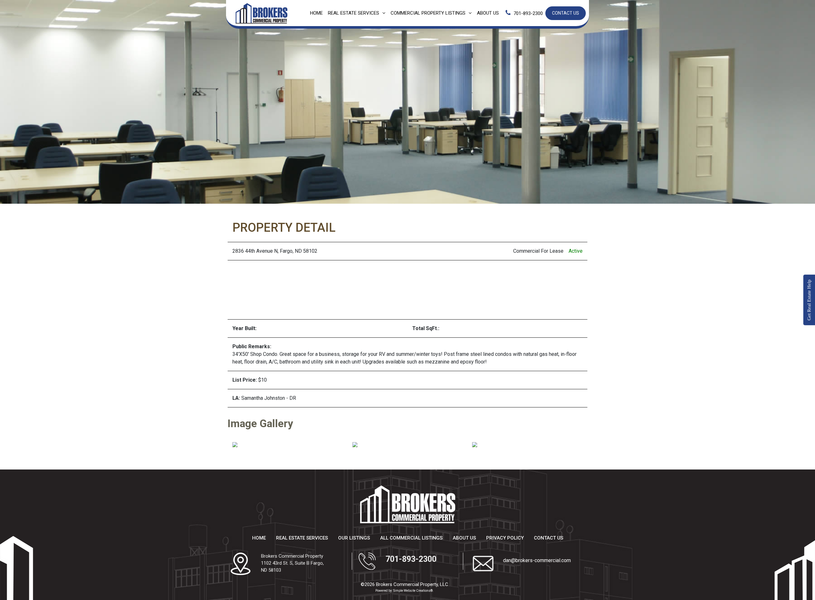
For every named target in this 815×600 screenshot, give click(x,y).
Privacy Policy (505, 538)
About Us (488, 13)
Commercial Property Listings (428, 13)
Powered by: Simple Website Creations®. (404, 590)
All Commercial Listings (411, 538)
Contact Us (565, 13)
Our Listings (354, 538)
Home (316, 13)
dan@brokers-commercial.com (537, 560)
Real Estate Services (353, 13)
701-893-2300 (528, 13)
